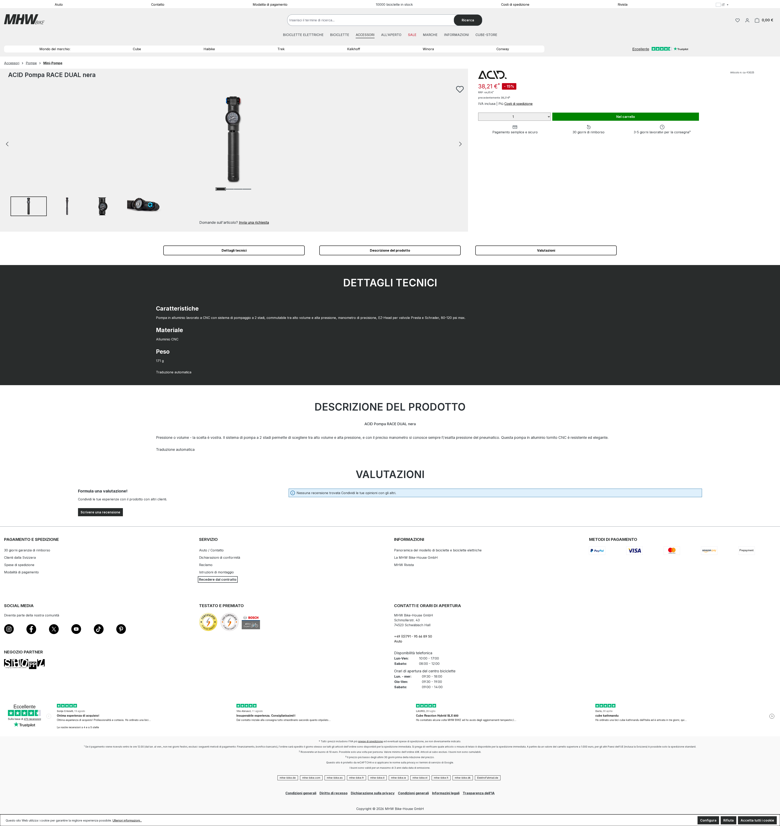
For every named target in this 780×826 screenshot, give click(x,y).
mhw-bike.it (377, 777)
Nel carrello (625, 117)
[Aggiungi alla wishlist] (460, 89)
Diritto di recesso (334, 793)
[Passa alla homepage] (24, 19)
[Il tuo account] (747, 20)
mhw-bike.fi (441, 777)
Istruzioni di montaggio (216, 572)
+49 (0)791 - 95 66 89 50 (413, 636)
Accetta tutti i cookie (757, 820)
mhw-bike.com (311, 777)
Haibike (209, 49)
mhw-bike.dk (463, 777)
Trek (281, 49)
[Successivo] (460, 143)
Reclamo (205, 565)
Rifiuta (728, 820)
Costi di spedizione (515, 4)
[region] (234, 155)
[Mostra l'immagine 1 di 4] (220, 189)
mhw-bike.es (335, 777)
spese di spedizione (370, 741)
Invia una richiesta (254, 222)
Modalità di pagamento (21, 572)
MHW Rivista (404, 565)
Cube (137, 49)
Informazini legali (445, 793)
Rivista (622, 4)
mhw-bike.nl (420, 777)
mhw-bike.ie (398, 777)
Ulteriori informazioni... (127, 820)
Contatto (157, 4)
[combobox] (374, 20)
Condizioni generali (300, 793)
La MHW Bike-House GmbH (416, 557)
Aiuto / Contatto (211, 550)
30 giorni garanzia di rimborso (27, 550)
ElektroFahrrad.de (487, 777)
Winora (428, 49)
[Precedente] (7, 143)
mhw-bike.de (288, 777)
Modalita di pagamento (270, 4)
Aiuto (59, 4)
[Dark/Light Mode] (748, 5)
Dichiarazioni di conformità (219, 557)
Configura (708, 820)
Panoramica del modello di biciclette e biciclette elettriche (438, 550)
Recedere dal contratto (217, 579)
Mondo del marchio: (54, 49)
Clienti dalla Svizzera (20, 557)
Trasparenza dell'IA (479, 793)
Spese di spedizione (19, 565)
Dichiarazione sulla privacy (373, 793)
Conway (502, 49)
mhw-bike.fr (356, 777)
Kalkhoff (353, 49)
